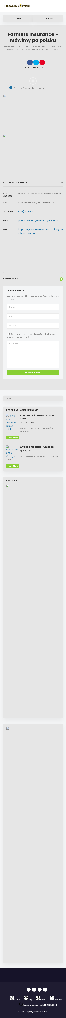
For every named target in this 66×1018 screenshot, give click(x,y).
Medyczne (56, 46)
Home (17, 46)
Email (11, 316)
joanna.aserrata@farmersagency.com (38, 220)
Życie (18, 49)
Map (19, 18)
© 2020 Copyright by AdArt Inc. (33, 1011)
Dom (49, 46)
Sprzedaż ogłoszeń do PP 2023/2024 (40, 1005)
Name (12, 307)
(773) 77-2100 (25, 211)
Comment (14, 343)
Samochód (10, 49)
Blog (30, 999)
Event (43, 999)
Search (49, 18)
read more (12, 437)
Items (26, 46)
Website (12, 325)
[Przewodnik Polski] (17, 6)
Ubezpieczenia (38, 46)
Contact (58, 999)
